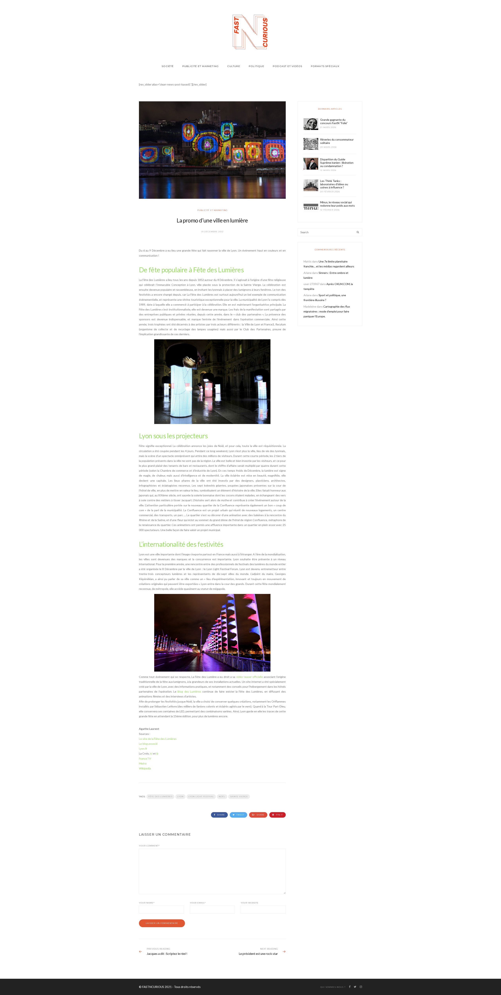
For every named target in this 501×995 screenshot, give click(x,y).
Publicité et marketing (200, 66)
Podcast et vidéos (287, 66)
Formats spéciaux (325, 66)
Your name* (147, 902)
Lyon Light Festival (201, 796)
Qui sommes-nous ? (333, 987)
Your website (250, 902)
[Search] (358, 232)
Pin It (279, 814)
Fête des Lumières (160, 796)
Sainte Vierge (239, 796)
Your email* (198, 902)
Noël (222, 796)
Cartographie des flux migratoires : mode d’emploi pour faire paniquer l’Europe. (327, 311)
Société (168, 66)
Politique (256, 66)
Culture (233, 66)
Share (220, 814)
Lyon (180, 796)
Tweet (240, 814)
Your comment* (149, 845)
